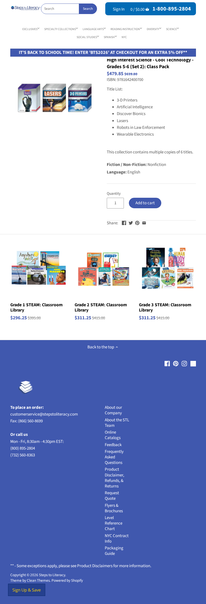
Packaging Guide (114, 551)
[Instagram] (184, 363)
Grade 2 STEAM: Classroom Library (101, 307)
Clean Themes (38, 580)
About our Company (113, 410)
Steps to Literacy (52, 575)
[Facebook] (167, 363)
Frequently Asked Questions (114, 457)
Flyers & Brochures (114, 508)
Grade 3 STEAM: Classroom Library (165, 307)
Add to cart (145, 203)
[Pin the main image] (137, 223)
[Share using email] (144, 223)
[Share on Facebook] (124, 223)
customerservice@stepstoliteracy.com (44, 414)
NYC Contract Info (117, 538)
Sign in (119, 9)
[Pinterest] (175, 363)
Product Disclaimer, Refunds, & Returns (114, 477)
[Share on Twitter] (131, 223)
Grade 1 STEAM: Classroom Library (36, 307)
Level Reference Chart (113, 523)
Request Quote (112, 495)
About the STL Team (117, 423)
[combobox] (68, 9)
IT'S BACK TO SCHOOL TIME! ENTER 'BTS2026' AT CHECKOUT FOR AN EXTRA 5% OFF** (103, 52)
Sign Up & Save (26, 590)
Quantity (114, 193)
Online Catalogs (113, 435)
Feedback (113, 445)
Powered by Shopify (67, 580)
